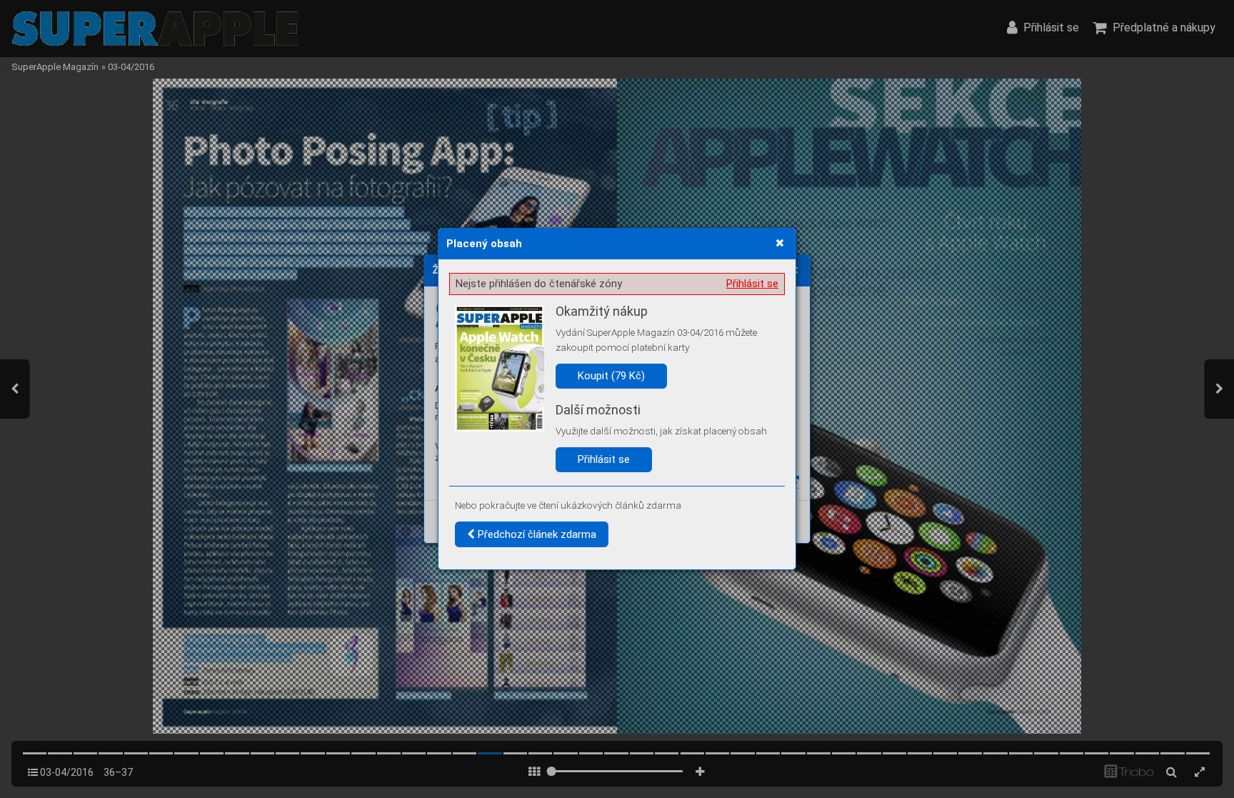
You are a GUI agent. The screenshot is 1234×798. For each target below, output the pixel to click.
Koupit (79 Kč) (611, 375)
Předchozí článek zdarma (535, 534)
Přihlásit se (752, 283)
